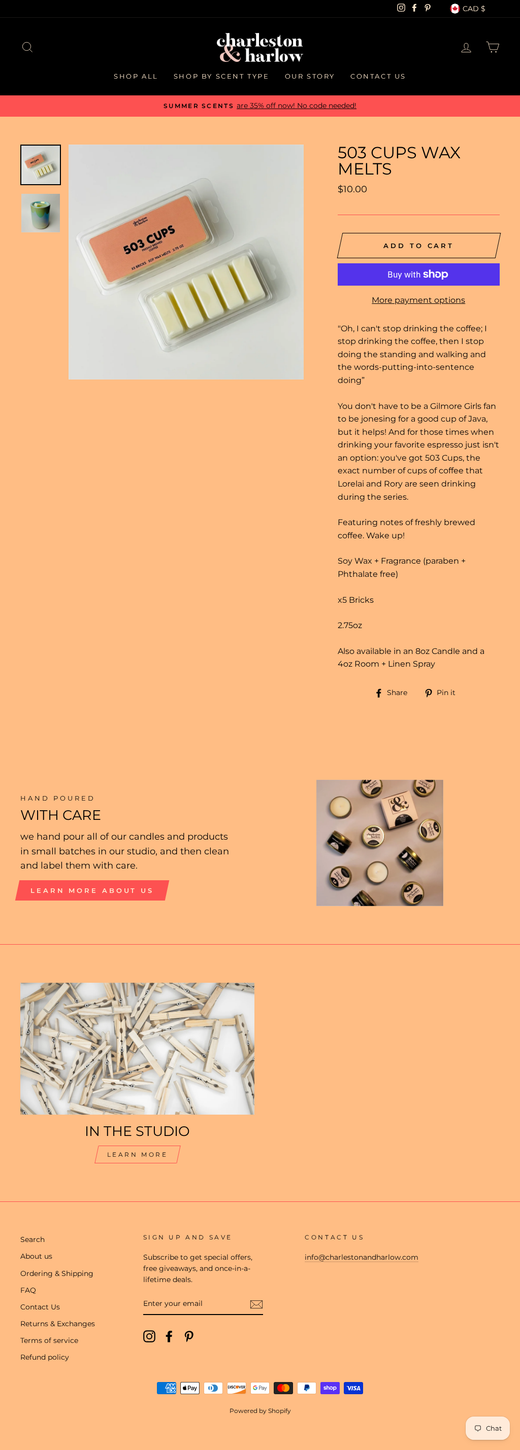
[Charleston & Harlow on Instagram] (149, 1336)
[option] (260, 106)
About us (36, 1256)
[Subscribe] (256, 1304)
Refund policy (44, 1357)
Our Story (310, 76)
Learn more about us (92, 890)
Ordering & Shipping (56, 1273)
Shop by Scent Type (222, 76)
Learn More (137, 1154)
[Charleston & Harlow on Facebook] (169, 1336)
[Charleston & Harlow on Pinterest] (189, 1336)
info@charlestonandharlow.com (361, 1257)
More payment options (418, 300)
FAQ (28, 1290)
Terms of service (49, 1340)
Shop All (136, 76)
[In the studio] (137, 1048)
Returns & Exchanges (57, 1324)
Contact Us (378, 76)
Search (32, 1239)
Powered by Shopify (260, 1410)
